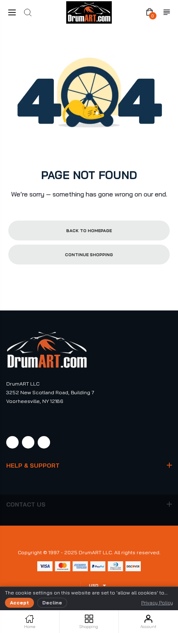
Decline (52, 602)
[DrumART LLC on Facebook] (12, 442)
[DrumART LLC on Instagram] (28, 442)
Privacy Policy (157, 602)
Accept (19, 602)
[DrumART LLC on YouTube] (44, 442)
